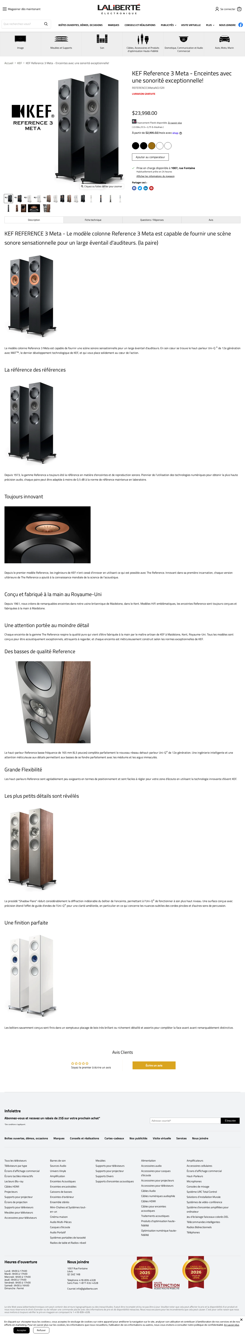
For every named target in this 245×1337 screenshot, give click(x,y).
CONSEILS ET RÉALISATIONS (140, 25)
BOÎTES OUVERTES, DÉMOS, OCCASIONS (80, 25)
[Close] (241, 1319)
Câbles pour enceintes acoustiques (153, 1208)
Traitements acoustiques (155, 1216)
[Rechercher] (46, 24)
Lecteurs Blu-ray (13, 1181)
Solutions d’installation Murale (204, 1197)
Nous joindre (200, 1138)
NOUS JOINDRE (227, 25)
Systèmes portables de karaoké (68, 1237)
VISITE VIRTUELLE (191, 25)
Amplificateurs (195, 1160)
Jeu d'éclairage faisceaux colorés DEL (207, 1217)
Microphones (194, 1181)
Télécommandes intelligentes (203, 1222)
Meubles (100, 1160)
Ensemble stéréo (59, 1202)
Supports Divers (105, 1176)
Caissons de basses (61, 1192)
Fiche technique (93, 220)
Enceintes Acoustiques (63, 1181)
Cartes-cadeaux (114, 1138)
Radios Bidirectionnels (199, 1227)
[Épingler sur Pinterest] (151, 188)
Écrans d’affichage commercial (21, 1171)
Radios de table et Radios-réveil (68, 1243)
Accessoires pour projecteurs (157, 1180)
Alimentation (148, 1160)
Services (181, 1138)
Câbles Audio (148, 1191)
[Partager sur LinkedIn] (145, 188)
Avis (211, 220)
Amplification (57, 1176)
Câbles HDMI (11, 1186)
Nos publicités (138, 1138)
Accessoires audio (151, 1166)
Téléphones (193, 1232)
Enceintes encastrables (63, 1186)
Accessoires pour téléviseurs (20, 1218)
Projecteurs (11, 1192)
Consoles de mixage (198, 1186)
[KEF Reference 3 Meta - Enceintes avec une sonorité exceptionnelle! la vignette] (8, 198)
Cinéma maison (59, 1217)
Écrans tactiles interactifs (18, 1176)
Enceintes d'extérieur (62, 1197)
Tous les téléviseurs (15, 1160)
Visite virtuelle (162, 1138)
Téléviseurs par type (15, 1166)
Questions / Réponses (152, 220)
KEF (19, 63)
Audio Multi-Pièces (61, 1222)
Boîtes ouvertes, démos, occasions (26, 1138)
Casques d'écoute (60, 1227)
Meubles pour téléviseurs (18, 1212)
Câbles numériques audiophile (158, 1196)
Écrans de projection (15, 1202)
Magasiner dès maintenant (23, 9)
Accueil (8, 63)
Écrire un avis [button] (154, 1065)
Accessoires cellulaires (199, 1166)
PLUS (209, 25)
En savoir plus (175, 122)
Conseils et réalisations (84, 1138)
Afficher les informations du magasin (155, 176)
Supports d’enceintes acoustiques (115, 1181)
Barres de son (58, 1160)
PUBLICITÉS (167, 25)
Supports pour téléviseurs (18, 1207)
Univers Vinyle (58, 1171)
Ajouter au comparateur (150, 157)
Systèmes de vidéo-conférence (204, 1202)
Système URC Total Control (202, 1192)
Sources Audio (58, 1166)
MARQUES (113, 25)
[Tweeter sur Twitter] (140, 188)
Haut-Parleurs (195, 1176)
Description (34, 220)
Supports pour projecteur (18, 1197)
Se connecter (227, 9)
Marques (59, 1138)
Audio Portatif (58, 1232)
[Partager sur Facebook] (134, 188)
